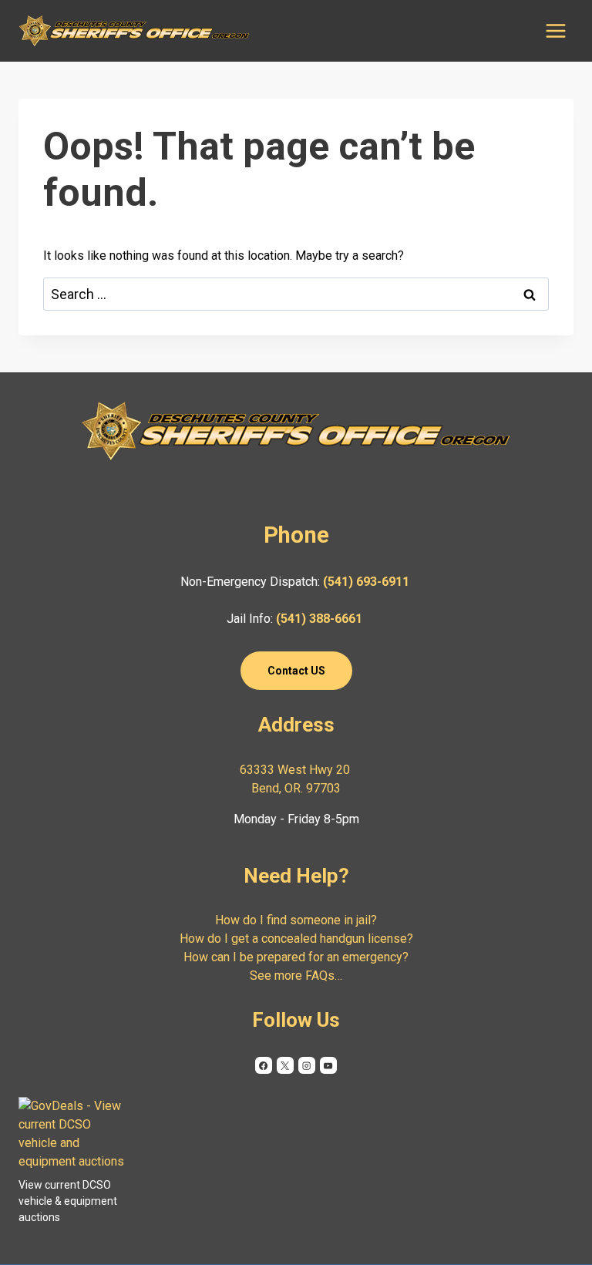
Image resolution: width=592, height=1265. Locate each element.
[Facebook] (263, 1065)
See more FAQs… (296, 975)
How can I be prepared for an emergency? (296, 957)
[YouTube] (328, 1065)
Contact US (296, 670)
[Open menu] (555, 30)
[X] (285, 1065)
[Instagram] (306, 1065)
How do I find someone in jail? (296, 920)
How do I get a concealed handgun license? (296, 938)
